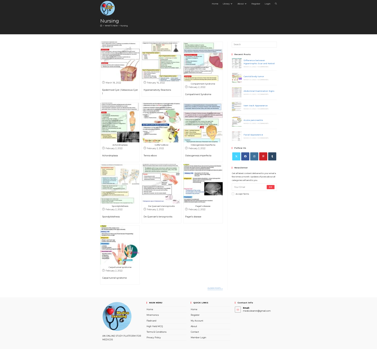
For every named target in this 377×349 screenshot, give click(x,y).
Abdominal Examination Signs (259, 91)
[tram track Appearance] (237, 107)
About (194, 326)
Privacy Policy (154, 337)
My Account (197, 320)
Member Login (198, 337)
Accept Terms (242, 194)
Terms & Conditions (156, 332)
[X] (236, 156)
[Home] (101, 25)
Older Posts (215, 288)
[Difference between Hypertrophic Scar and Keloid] (237, 63)
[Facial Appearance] (237, 136)
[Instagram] (254, 156)
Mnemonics (153, 315)
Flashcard (151, 320)
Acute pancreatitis (253, 120)
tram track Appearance (256, 105)
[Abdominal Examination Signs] (237, 92)
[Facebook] (245, 156)
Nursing (124, 25)
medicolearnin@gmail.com (257, 311)
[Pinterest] (263, 156)
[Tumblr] (272, 156)
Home (150, 309)
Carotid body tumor (254, 76)
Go (270, 187)
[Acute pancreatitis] (237, 122)
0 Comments (263, 67)
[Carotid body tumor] (237, 78)
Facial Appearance (253, 135)
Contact (195, 332)
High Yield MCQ (155, 326)
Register (195, 315)
